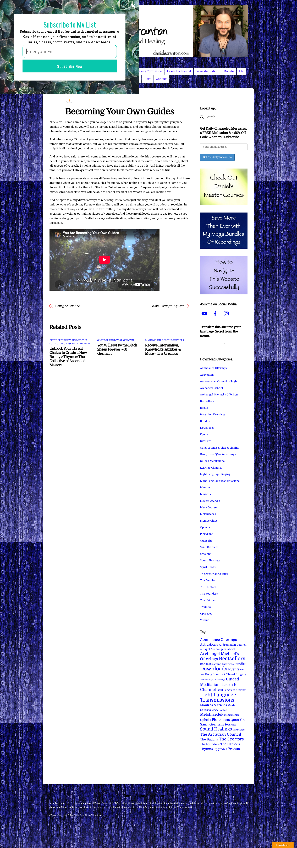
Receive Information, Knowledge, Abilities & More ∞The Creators (163, 349)
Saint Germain (209, 547)
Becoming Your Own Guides (119, 111)
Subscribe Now (69, 66)
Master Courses (210, 500)
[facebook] (216, 313)
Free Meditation (207, 71)
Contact (161, 79)
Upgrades (206, 613)
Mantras (205, 487)
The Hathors (208, 600)
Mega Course (208, 507)
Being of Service (67, 306)
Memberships (209, 520)
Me (241, 71)
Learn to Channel (179, 71)
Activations (207, 374)
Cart (148, 79)
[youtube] (205, 313)
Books (204, 407)
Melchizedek (208, 514)
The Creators (175, 340)
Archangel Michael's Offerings (219, 394)
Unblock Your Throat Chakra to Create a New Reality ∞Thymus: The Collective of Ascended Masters (68, 356)
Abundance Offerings (213, 368)
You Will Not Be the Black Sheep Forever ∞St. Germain (117, 349)
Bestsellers (207, 401)
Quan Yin (206, 540)
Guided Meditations (212, 461)
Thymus (205, 606)
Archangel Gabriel (211, 388)
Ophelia (205, 527)
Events (204, 434)
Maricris (205, 494)
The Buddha (207, 580)
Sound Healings (210, 560)
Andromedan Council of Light (219, 381)
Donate (229, 71)
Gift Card (205, 441)
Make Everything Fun (167, 306)
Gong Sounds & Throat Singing (219, 447)
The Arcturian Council (214, 573)
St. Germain (126, 340)
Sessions (205, 553)
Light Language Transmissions (220, 481)
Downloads (207, 427)
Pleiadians (206, 534)
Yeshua (204, 620)
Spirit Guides (208, 567)
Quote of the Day (60, 340)
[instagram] (227, 313)
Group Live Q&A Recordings (218, 454)
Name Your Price (150, 71)
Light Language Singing (215, 474)
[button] (69, 24)
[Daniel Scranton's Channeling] (148, 55)
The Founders (209, 593)
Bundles (205, 421)
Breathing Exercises (212, 414)
